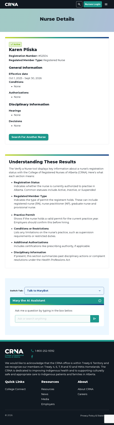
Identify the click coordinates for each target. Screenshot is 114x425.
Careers (82, 394)
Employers (48, 404)
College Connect (15, 389)
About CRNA (85, 389)
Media (45, 399)
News (44, 394)
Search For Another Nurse (29, 137)
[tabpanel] (57, 311)
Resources (47, 389)
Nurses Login (93, 4)
